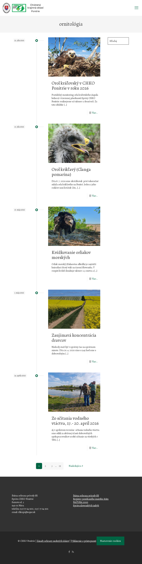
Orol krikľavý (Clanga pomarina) (71, 171)
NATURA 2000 (80, 502)
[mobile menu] (136, 8)
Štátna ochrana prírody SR (86, 495)
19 (60, 466)
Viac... (95, 112)
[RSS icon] (73, 552)
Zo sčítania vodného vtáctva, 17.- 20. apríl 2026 (75, 420)
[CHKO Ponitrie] (23, 8)
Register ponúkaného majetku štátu (91, 499)
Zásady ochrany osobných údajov (53, 541)
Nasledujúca (75, 466)
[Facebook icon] (69, 552)
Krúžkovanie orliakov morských (71, 254)
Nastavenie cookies (110, 541)
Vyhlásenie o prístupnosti (83, 541)
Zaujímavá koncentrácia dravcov (74, 337)
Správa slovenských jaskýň (86, 505)
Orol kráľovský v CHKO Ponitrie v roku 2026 (73, 85)
